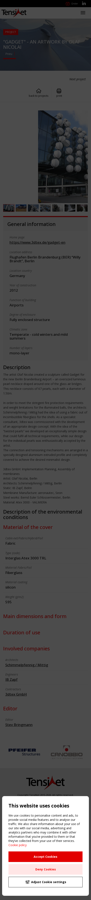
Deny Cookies (45, 869)
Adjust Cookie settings (48, 882)
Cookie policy (17, 845)
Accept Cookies (45, 857)
